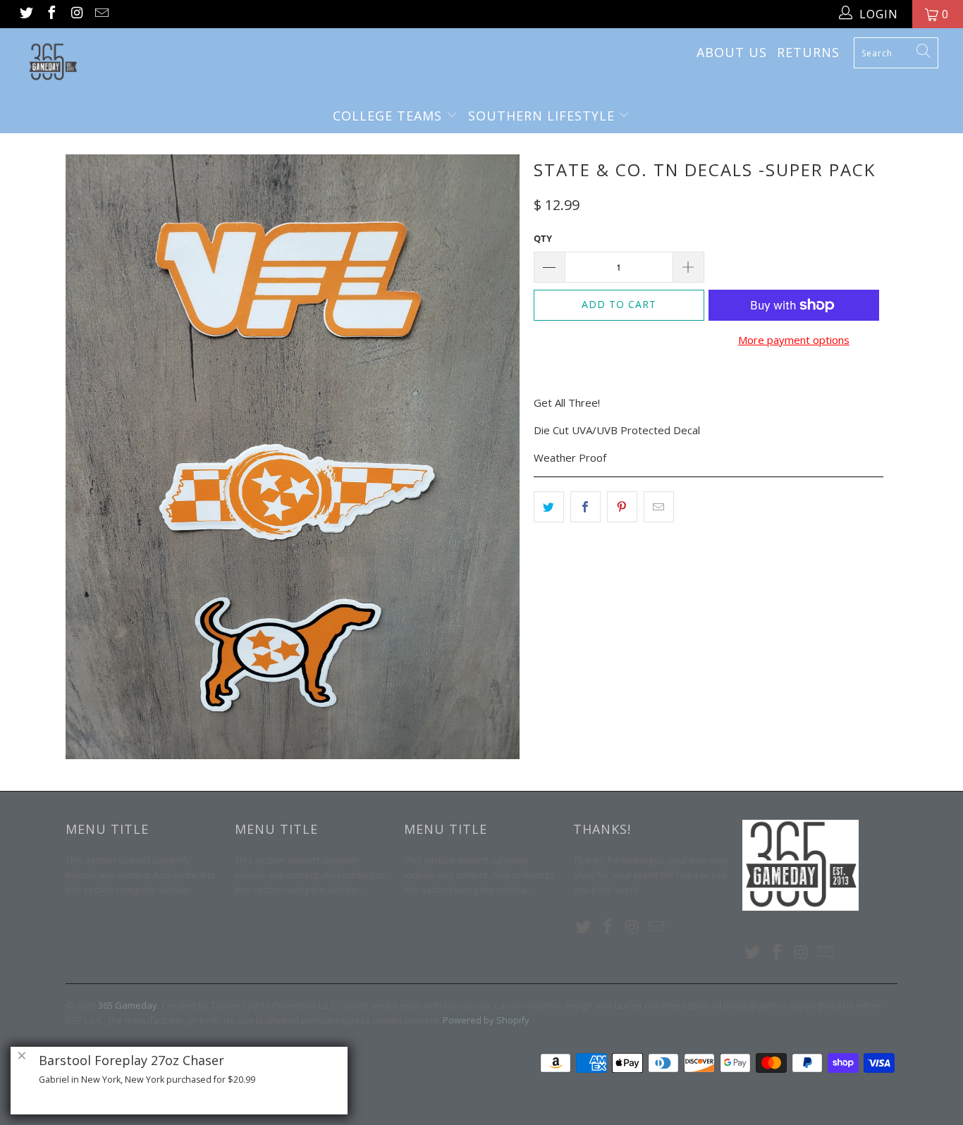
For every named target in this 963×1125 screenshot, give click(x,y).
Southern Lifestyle (543, 115)
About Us (732, 52)
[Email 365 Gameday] (101, 14)
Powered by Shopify (486, 1020)
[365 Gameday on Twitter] (25, 14)
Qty (543, 238)
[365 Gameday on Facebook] (51, 14)
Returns (808, 52)
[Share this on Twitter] (549, 506)
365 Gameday (127, 1005)
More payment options (793, 340)
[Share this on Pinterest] (622, 506)
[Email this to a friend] (659, 506)
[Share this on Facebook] (585, 506)
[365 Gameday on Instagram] (76, 14)
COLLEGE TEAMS (389, 115)
